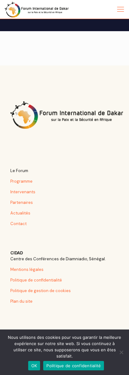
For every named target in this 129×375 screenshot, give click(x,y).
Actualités (20, 213)
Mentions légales (27, 269)
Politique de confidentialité (36, 280)
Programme (21, 181)
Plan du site (21, 301)
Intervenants (22, 192)
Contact (18, 223)
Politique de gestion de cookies (40, 290)
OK (34, 365)
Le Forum (19, 170)
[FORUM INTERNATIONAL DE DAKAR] (37, 9)
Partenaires (21, 202)
